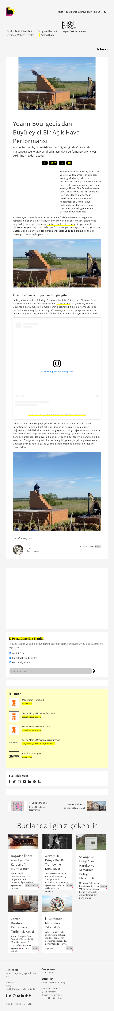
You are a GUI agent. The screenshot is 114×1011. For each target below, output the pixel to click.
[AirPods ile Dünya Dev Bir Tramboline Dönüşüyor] (57, 841)
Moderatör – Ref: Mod (33, 699)
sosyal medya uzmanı (31, 717)
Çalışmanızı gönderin (50, 988)
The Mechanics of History (61, 224)
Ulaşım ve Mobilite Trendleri (20, 34)
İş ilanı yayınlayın (48, 991)
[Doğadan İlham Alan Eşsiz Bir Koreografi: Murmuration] (23, 841)
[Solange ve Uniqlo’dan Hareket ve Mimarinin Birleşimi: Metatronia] (91, 842)
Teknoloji (61, 982)
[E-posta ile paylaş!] (69, 163)
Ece (28, 548)
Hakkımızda (11, 982)
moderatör (27, 703)
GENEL (97, 546)
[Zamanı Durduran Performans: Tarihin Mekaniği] (23, 903)
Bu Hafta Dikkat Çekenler (24, 658)
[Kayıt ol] (94, 670)
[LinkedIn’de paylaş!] (62, 163)
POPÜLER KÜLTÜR (32, 885)
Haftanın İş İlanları (21, 662)
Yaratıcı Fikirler (48, 972)
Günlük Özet (18, 653)
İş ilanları (15, 693)
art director (27, 757)
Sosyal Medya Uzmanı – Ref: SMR (38, 713)
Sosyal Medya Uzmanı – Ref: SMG (38, 726)
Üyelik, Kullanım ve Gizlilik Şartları (21, 989)
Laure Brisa (63, 303)
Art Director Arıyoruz (32, 753)
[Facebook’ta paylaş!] (45, 163)
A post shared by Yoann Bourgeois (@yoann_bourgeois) (57, 414)
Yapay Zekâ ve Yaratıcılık (75, 31)
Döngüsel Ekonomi (47, 31)
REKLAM (70, 885)
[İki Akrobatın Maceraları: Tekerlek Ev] (57, 903)
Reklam (44, 982)
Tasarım (52, 982)
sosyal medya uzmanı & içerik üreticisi (38, 743)
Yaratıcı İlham (47, 34)
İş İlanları (102, 49)
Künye (8, 985)
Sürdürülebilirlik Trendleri (19, 31)
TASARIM (35, 948)
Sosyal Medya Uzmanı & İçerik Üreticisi (41, 739)
